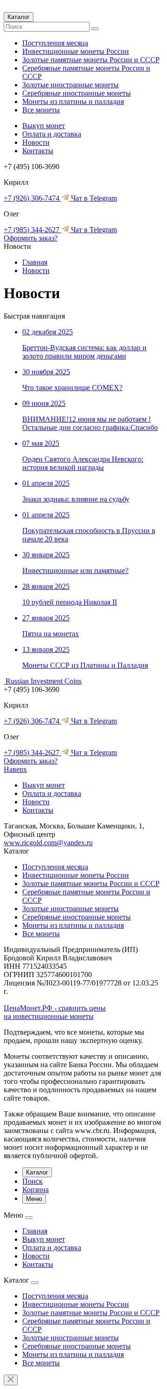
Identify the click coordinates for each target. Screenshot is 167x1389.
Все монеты (41, 110)
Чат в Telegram (93, 198)
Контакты (37, 151)
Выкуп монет (43, 126)
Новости (36, 142)
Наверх (15, 769)
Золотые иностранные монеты (70, 85)
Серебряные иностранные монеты (76, 93)
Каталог (18, 16)
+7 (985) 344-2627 (32, 230)
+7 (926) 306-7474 (32, 198)
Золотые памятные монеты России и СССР (91, 60)
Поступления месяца (55, 43)
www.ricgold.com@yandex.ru (48, 843)
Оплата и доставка (51, 134)
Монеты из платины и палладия (73, 101)
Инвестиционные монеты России (75, 51)
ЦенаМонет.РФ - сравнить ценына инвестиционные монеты (55, 1012)
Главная (34, 262)
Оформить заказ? (31, 238)
